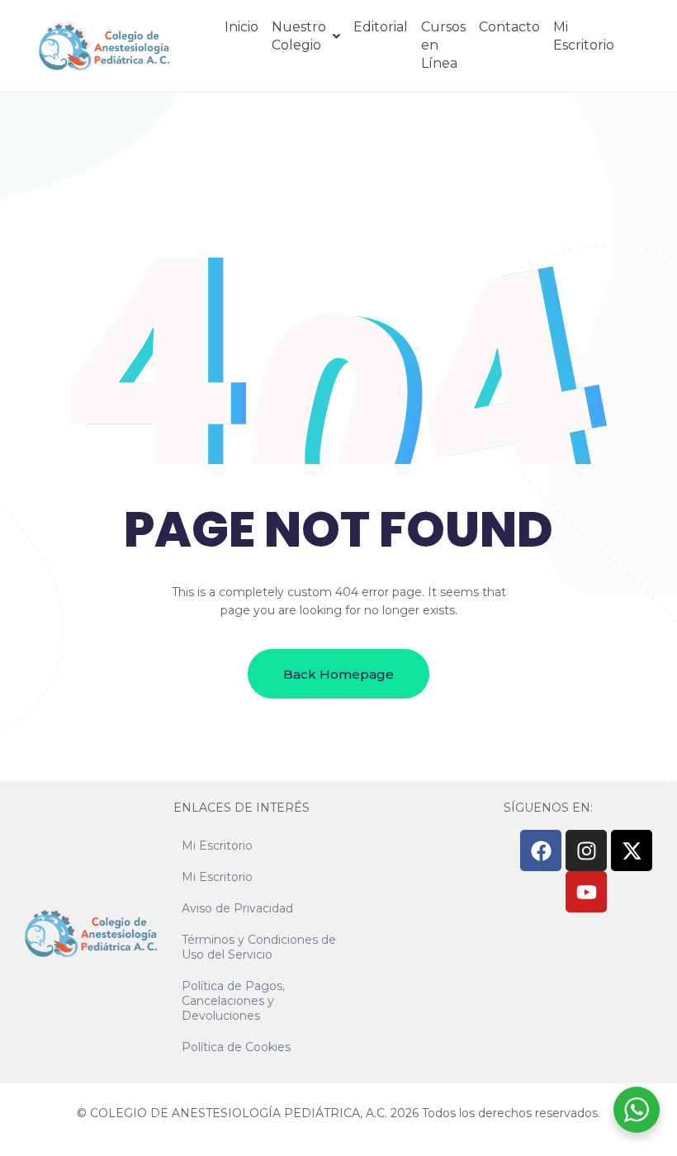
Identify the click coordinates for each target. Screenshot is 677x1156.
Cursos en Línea (443, 45)
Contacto (509, 27)
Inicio (241, 27)
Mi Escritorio (583, 36)
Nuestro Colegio (299, 36)
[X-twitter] (631, 850)
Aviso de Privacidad (237, 908)
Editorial (380, 27)
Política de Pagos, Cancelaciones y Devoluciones (233, 1000)
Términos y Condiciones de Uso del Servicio (259, 947)
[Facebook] (540, 850)
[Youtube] (586, 891)
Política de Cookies (236, 1047)
